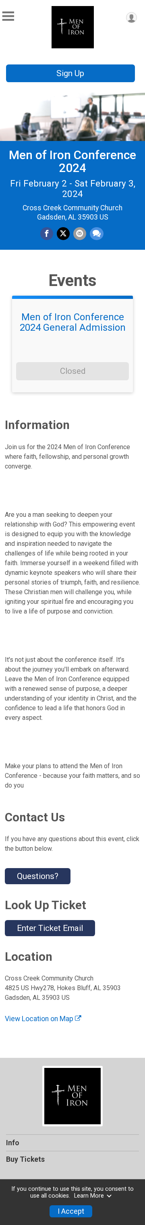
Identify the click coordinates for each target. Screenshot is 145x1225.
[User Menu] (131, 17)
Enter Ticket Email (50, 928)
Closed (72, 371)
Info (12, 1143)
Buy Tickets (25, 1159)
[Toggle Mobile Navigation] (8, 16)
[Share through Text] (97, 233)
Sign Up (70, 73)
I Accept (71, 1211)
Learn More (89, 1195)
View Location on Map (40, 1019)
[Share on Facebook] (46, 233)
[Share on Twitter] (63, 233)
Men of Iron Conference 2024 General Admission (73, 322)
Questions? (37, 876)
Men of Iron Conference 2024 (72, 161)
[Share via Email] (79, 233)
